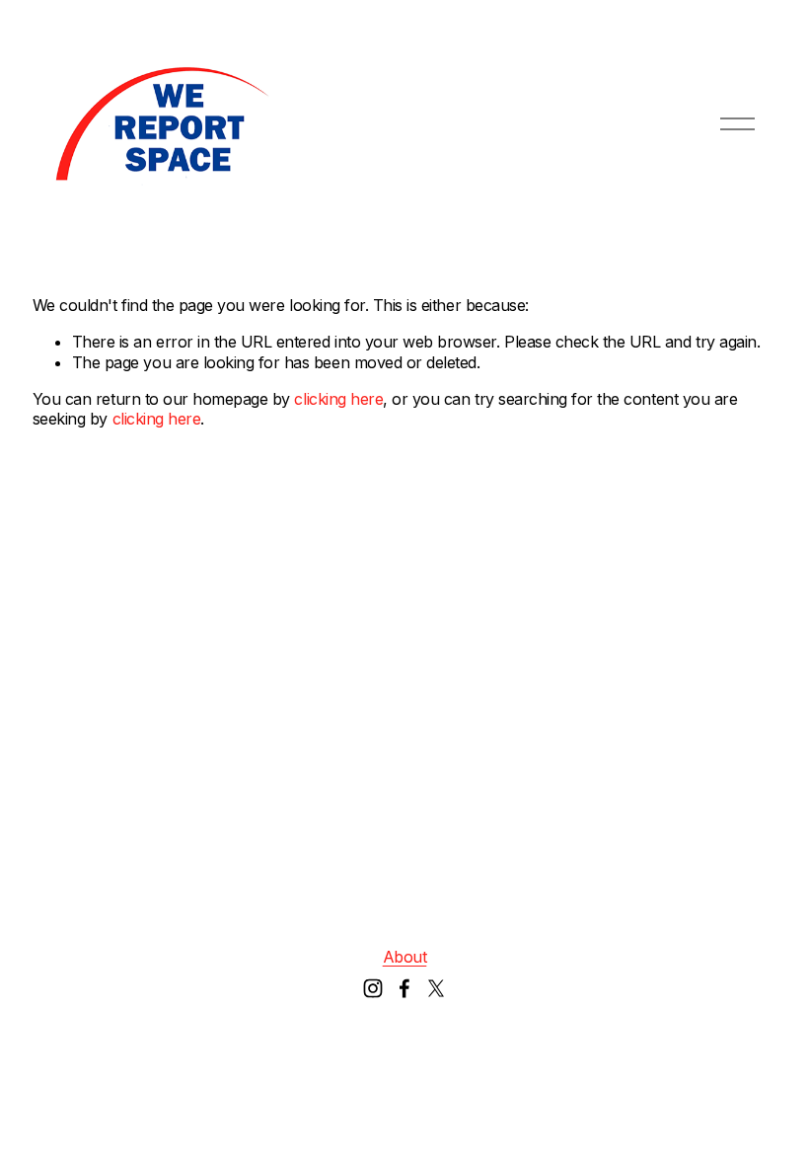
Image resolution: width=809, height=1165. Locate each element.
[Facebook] (404, 988)
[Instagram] (373, 988)
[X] (436, 988)
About (405, 957)
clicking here (338, 399)
